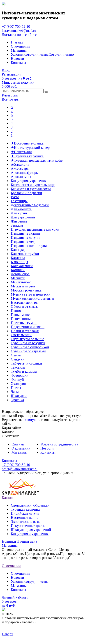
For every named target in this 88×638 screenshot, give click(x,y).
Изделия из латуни (25, 237)
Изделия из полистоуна (29, 246)
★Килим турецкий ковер (30, 147)
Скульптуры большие (27, 339)
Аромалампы (21, 177)
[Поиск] (46, 92)
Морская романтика (26, 290)
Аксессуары (20, 168)
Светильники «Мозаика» (30, 505)
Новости (17, 58)
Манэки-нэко (21, 282)
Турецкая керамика (25, 509)
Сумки (16, 355)
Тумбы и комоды (24, 371)
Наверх (7, 634)
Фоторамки (19, 375)
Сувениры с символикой (30, 347)
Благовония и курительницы (33, 185)
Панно (16, 310)
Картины (18, 258)
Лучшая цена (27, 541)
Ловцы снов (20, 274)
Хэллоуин (18, 384)
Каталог (8, 498)
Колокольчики (22, 266)
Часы (15, 392)
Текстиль (18, 367)
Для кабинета (21, 209)
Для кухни (19, 213)
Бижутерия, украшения (28, 181)
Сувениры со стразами (28, 351)
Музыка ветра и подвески (31, 294)
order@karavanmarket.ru (19, 469)
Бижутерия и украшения (30, 534)
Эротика (17, 400)
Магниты (18, 278)
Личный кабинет (15, 597)
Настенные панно (24, 517)
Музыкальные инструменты (32, 298)
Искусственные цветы (28, 526)
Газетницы (19, 201)
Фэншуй (17, 379)
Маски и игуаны (23, 286)
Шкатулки (19, 396)
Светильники (21, 335)
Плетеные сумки (24, 323)
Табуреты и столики (26, 363)
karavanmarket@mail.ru (19, 30)
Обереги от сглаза (24, 306)
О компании (20, 46)
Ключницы (19, 262)
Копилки (18, 270)
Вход (5, 70)
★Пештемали (21, 152)
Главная (17, 42)
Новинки (9, 541)
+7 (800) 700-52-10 (16, 26)
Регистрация (11, 74)
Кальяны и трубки (25, 254)
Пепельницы (21, 319)
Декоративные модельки (30, 205)
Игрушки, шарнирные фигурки (35, 229)
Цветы (16, 388)
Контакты (18, 62)
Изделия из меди (24, 241)
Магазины (19, 50)
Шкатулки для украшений (31, 530)
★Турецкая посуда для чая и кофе (37, 160)
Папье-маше (20, 315)
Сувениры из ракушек (28, 343)
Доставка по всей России (21, 35)
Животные (19, 221)
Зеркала (17, 225)
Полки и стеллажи (25, 331)
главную (30, 420)
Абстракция (20, 164)
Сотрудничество (61, 54)
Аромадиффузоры (25, 172)
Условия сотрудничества (30, 54)
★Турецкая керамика (27, 156)
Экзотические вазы (25, 521)
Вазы (15, 197)
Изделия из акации (25, 233)
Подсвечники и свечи (27, 327)
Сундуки (18, 359)
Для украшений (23, 217)
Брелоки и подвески (26, 193)
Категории (10, 95)
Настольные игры (24, 302)
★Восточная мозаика (27, 143)
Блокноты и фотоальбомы (31, 189)
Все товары (10, 99)
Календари (19, 250)
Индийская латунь (25, 513)
